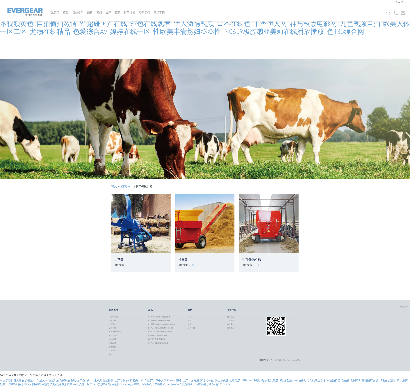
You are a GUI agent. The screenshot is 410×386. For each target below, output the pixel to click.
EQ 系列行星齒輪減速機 (157, 335)
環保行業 (112, 328)
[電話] (395, 14)
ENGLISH (400, 2)
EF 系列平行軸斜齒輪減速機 (159, 317)
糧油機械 (112, 339)
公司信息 (230, 317)
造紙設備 (112, 350)
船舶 (110, 354)
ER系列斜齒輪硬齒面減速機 (159, 320)
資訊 (108, 12)
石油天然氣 (113, 335)
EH (128, 264)
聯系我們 (144, 12)
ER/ (256, 264)
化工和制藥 (113, 317)
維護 (189, 324)
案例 (99, 12)
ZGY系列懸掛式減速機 (156, 339)
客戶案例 (230, 324)
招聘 (117, 12)
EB (192, 264)
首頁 (114, 186)
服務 (90, 12)
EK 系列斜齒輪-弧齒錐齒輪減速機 (161, 324)
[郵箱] (402, 14)
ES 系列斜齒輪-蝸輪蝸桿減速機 (160, 328)
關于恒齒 (129, 12)
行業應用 (53, 12)
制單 (189, 320)
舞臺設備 (112, 343)
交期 (189, 317)
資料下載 (191, 328)
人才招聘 (230, 320)
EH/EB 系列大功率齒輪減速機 (160, 331)
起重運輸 (112, 347)
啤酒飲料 (112, 320)
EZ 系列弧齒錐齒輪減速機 (158, 343)
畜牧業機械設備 (115, 331)
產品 (66, 12)
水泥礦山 (112, 324)
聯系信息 (230, 328)
